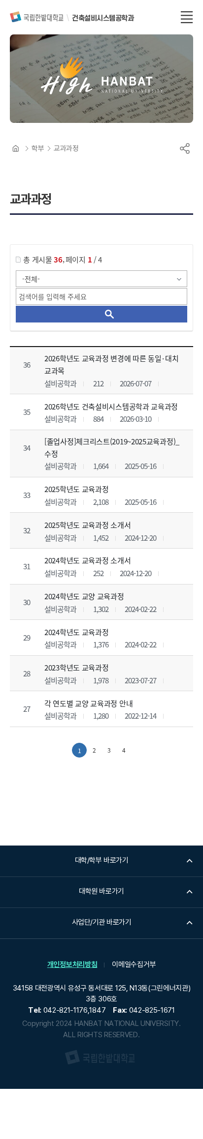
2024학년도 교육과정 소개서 (87, 560)
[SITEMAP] (186, 17)
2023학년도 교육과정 (76, 667)
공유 (184, 148)
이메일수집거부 (134, 964)
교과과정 (66, 148)
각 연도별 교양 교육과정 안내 (88, 703)
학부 (38, 148)
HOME (16, 148)
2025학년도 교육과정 (76, 489)
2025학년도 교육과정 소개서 (87, 525)
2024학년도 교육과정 (76, 631)
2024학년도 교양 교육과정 (84, 596)
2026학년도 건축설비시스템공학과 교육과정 (111, 406)
